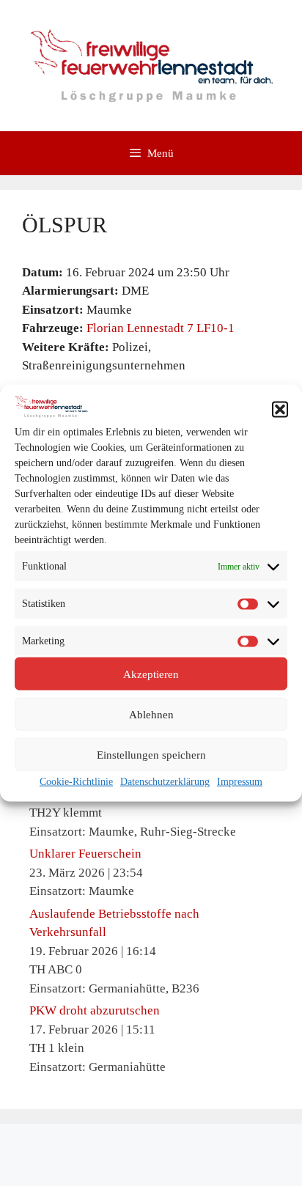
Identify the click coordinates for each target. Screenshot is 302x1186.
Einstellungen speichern (151, 754)
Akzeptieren (151, 673)
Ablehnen (151, 714)
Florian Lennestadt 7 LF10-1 (160, 328)
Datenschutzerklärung (165, 781)
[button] (280, 409)
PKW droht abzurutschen (94, 1010)
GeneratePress (151, 1163)
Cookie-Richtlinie (76, 781)
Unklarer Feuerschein (85, 854)
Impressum (239, 781)
